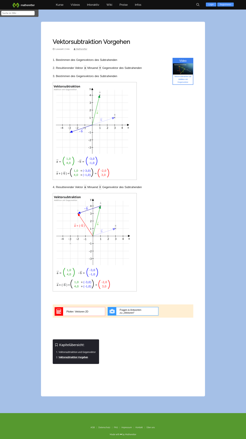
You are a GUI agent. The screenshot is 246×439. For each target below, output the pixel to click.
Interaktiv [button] (93, 4)
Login (211, 4)
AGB (93, 427)
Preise (123, 4)
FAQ (116, 427)
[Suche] (197, 4)
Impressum (126, 427)
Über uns (150, 427)
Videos (75, 4)
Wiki (109, 4)
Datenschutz (104, 427)
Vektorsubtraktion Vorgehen (73, 357)
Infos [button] (138, 4)
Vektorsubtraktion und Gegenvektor (77, 352)
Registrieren (225, 4)
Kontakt (139, 427)
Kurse (59, 4)
